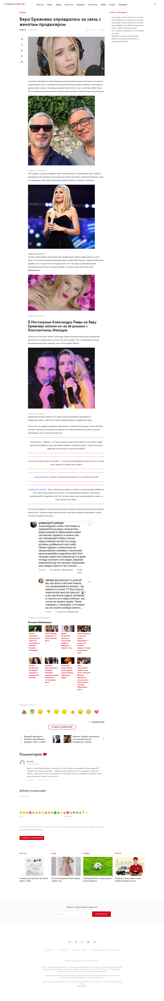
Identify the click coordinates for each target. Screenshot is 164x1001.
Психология (92, 4)
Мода (49, 4)
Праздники (122, 4)
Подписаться (101, 914)
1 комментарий (97, 722)
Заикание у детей (130, 28)
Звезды (58, 4)
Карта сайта (82, 986)
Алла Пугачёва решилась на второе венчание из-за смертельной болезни (125, 38)
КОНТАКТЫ (63, 950)
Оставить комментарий (62, 727)
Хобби (103, 4)
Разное (112, 4)
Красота (40, 4)
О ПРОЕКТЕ (49, 950)
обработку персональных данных (82, 827)
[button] (21, 739)
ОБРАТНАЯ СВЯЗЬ (79, 950)
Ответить (30, 780)
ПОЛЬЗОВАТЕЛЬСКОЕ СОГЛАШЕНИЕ (105, 950)
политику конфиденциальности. (31, 829)
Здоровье (81, 4)
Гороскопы (69, 4)
